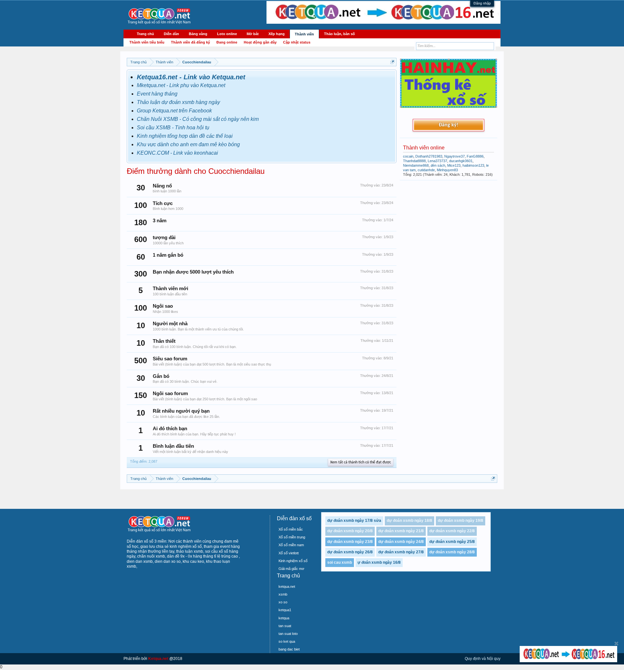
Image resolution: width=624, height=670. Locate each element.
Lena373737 (437, 161)
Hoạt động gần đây (260, 42)
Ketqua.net (158, 658)
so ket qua (287, 641)
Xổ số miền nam (291, 545)
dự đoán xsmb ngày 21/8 (401, 531)
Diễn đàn (171, 34)
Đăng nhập (482, 3)
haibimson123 (473, 165)
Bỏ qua (616, 643)
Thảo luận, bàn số (339, 34)
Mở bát (253, 34)
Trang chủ (145, 34)
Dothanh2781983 (428, 156)
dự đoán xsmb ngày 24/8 (401, 541)
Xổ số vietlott (289, 553)
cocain (408, 156)
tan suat (285, 626)
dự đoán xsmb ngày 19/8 (460, 520)
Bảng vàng (198, 34)
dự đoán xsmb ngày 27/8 (401, 552)
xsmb (283, 594)
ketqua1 (285, 610)
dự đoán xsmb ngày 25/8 (452, 541)
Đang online (226, 42)
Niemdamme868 (416, 165)
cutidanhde (426, 170)
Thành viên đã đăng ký (190, 42)
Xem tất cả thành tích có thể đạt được (360, 462)
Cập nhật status (296, 42)
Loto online (227, 34)
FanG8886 (475, 156)
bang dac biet (289, 649)
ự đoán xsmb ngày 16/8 (379, 562)
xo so (283, 602)
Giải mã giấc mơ (291, 569)
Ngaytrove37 (454, 156)
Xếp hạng (276, 34)
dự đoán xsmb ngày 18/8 (409, 520)
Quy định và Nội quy (482, 658)
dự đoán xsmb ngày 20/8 (350, 531)
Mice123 (454, 165)
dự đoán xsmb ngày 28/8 (452, 552)
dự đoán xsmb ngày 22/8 (452, 531)
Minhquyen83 (447, 170)
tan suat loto (288, 634)
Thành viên (304, 34)
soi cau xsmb (339, 562)
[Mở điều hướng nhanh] (392, 62)
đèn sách (438, 165)
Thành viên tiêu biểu (146, 42)
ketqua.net (287, 586)
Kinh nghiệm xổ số (293, 561)
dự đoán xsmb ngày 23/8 (350, 541)
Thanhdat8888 (414, 161)
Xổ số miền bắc (291, 529)
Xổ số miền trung (292, 537)
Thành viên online (424, 147)
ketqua (284, 618)
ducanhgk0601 (461, 161)
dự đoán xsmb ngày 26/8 (350, 552)
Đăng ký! (448, 125)
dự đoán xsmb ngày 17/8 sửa (354, 520)
